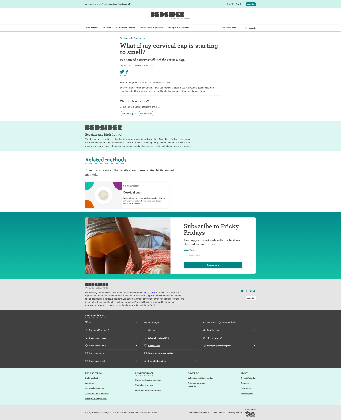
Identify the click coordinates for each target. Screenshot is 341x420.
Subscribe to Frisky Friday (200, 378)
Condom (152, 330)
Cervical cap (139, 38)
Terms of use (219, 412)
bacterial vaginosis (144, 91)
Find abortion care (144, 385)
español (251, 4)
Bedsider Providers (118, 4)
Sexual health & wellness (97, 393)
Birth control (126, 38)
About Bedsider (248, 378)
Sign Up (230, 4)
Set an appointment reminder (197, 384)
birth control (146, 113)
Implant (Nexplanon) (99, 330)
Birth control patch (98, 353)
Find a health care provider (148, 380)
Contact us (246, 388)
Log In (239, 4)
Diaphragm (153, 322)
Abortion (89, 383)
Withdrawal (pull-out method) (221, 322)
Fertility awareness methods (161, 353)
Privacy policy (235, 412)
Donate (244, 383)
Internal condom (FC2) (158, 338)
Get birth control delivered (148, 390)
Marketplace (247, 393)
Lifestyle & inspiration (96, 398)
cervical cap (127, 113)
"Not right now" (214, 338)
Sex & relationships (94, 388)
